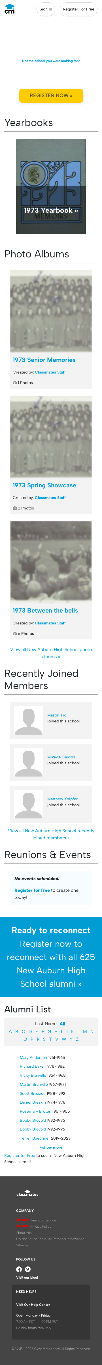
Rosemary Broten (35, 1111)
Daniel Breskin (33, 1102)
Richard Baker (32, 1066)
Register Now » (51, 95)
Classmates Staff (50, 372)
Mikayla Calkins (61, 757)
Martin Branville (34, 1084)
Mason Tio (56, 715)
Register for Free (19, 1155)
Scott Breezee (33, 1093)
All (62, 1024)
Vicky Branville (33, 1075)
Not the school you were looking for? (51, 61)
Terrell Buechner (35, 1138)
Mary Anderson (33, 1057)
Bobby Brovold (33, 1120)
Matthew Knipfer (62, 799)
